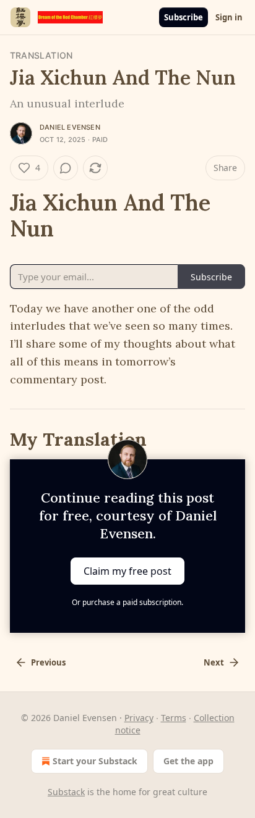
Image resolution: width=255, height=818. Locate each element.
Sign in (229, 17)
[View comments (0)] (65, 168)
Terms (173, 718)
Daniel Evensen (70, 127)
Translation (41, 55)
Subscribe (183, 17)
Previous (48, 662)
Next (214, 662)
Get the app (188, 761)
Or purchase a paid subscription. (127, 602)
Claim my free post (127, 571)
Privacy (138, 718)
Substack (66, 792)
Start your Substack (95, 761)
